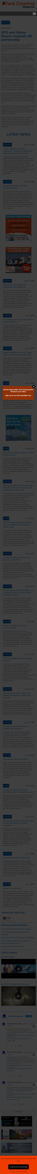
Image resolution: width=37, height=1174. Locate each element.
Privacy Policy (23, 1171)
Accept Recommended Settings (19, 1167)
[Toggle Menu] (34, 14)
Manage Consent (15, 1171)
